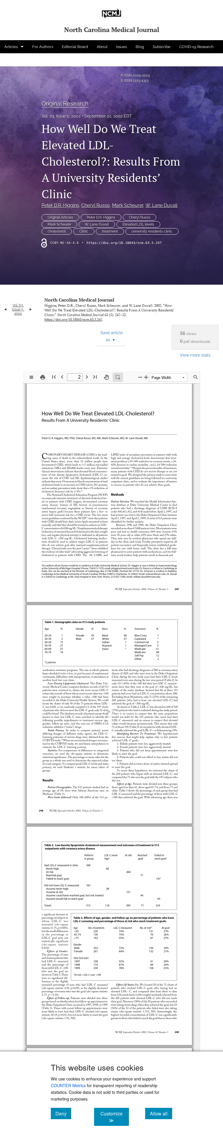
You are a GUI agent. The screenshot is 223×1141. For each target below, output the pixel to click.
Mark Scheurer (127, 205)
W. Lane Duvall (161, 205)
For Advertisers (17, 60)
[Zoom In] (146, 377)
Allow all (161, 1113)
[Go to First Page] (54, 376)
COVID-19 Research (196, 47)
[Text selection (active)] (118, 377)
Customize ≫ (114, 1117)
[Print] (42, 377)
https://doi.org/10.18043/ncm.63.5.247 (124, 243)
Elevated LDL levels (138, 224)
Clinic (83, 231)
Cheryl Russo (95, 205)
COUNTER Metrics (68, 1085)
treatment (110, 231)
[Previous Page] (62, 376)
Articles (11, 47)
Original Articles (60, 217)
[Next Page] (86, 376)
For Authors (42, 47)
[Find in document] (195, 377)
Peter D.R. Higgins (60, 205)
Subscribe (161, 47)
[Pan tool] (106, 377)
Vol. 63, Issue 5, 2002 (61, 116)
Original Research (65, 103)
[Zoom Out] (140, 377)
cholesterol (57, 231)
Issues (121, 47)
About (102, 47)
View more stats (195, 354)
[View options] (31, 377)
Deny (63, 1113)
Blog (140, 47)
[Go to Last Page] (94, 376)
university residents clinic (152, 231)
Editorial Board (75, 47)
